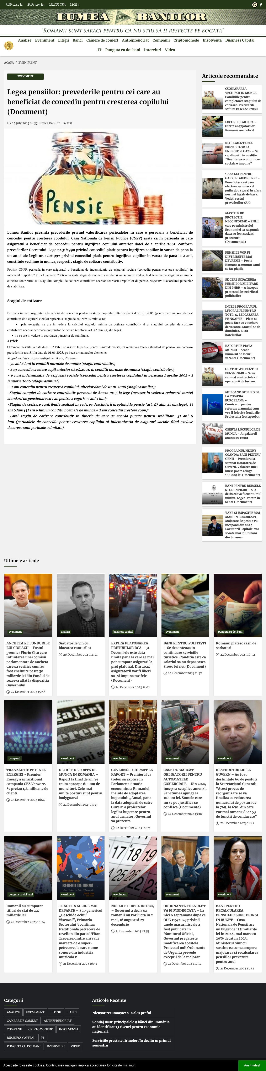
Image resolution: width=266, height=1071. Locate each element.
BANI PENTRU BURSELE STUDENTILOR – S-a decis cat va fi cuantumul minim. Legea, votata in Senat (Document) (243, 494)
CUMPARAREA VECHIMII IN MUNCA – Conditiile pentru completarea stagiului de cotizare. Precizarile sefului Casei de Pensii (243, 99)
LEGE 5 (74, 4)
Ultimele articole (21, 560)
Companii (161, 40)
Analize (24, 40)
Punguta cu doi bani (122, 50)
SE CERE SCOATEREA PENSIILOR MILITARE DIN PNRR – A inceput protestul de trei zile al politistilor (241, 288)
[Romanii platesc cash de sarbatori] (238, 605)
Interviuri (152, 50)
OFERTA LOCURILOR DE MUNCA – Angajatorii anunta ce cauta (242, 433)
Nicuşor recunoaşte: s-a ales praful (121, 1013)
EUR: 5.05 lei (35, 4)
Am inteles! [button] (252, 1065)
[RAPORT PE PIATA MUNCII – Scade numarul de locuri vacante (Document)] (212, 352)
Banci (78, 40)
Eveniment (44, 40)
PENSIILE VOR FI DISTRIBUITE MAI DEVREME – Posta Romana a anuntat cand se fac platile (242, 261)
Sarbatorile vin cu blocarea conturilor (75, 645)
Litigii (63, 40)
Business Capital (240, 40)
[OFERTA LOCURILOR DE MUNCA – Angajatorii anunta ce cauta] (212, 433)
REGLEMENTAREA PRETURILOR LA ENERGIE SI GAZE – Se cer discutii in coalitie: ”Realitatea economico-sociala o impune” (243, 153)
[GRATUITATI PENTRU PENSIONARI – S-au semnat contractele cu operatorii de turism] (212, 375)
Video (170, 50)
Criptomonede (186, 40)
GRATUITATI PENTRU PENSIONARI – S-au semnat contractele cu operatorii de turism (241, 375)
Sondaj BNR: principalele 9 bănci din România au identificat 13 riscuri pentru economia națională (131, 1027)
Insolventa (212, 40)
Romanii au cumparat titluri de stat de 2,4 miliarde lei (24, 911)
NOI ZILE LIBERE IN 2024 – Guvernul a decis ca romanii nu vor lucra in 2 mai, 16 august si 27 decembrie (132, 915)
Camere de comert (102, 40)
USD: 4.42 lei (14, 4)
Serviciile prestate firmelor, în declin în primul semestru (131, 1043)
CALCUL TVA (56, 4)
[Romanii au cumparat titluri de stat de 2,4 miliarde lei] (28, 868)
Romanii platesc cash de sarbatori (236, 645)
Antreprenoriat (135, 40)
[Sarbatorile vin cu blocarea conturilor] (81, 605)
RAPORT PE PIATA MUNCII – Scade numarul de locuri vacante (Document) (240, 352)
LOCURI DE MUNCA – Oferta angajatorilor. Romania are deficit (241, 126)
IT (100, 50)
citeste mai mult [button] (123, 1065)
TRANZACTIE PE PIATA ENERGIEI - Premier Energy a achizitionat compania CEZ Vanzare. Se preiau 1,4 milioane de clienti (27, 781)
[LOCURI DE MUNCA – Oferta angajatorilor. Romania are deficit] (212, 126)
